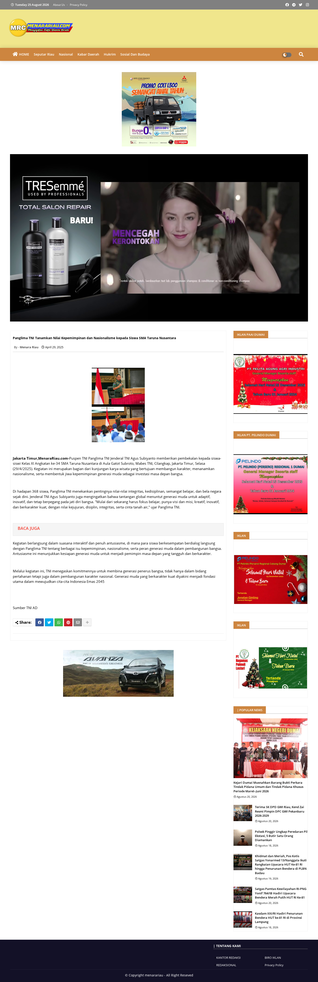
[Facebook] (39, 622)
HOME (24, 54)
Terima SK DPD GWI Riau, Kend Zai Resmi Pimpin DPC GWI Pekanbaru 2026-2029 (279, 811)
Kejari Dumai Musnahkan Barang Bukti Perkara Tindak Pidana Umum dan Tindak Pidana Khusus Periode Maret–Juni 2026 (268, 786)
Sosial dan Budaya (135, 54)
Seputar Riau (44, 54)
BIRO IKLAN (273, 957)
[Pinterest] (68, 622)
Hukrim (110, 54)
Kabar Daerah (88, 54)
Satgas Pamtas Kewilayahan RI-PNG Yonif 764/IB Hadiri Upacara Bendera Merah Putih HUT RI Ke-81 (280, 893)
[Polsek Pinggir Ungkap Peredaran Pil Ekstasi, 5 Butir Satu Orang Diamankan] (242, 837)
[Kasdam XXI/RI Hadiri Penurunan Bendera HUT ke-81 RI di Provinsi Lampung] (242, 919)
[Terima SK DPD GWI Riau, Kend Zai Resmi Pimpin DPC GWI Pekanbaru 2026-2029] (242, 813)
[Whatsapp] (58, 622)
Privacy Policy (78, 5)
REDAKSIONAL (226, 965)
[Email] (78, 622)
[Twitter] (49, 622)
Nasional (66, 54)
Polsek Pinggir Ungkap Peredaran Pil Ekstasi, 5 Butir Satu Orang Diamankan (281, 835)
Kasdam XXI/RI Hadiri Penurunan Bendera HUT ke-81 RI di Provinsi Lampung (279, 917)
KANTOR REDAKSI (228, 957)
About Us (59, 5)
